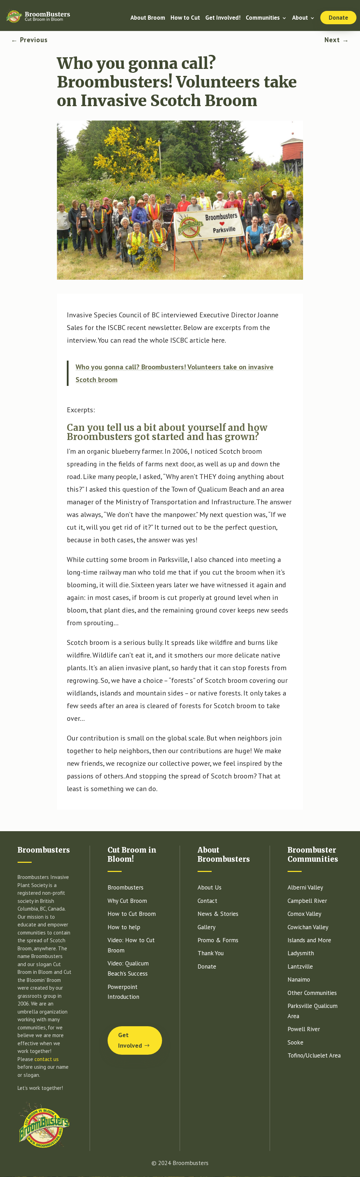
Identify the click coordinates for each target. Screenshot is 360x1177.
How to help (124, 927)
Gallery (207, 927)
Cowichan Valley (308, 927)
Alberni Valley (305, 887)
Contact (207, 901)
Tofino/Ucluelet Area (314, 1055)
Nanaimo (299, 979)
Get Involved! (222, 18)
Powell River (304, 1029)
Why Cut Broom (127, 901)
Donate (338, 17)
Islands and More (309, 940)
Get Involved (130, 1040)
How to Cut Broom (132, 914)
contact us (46, 1059)
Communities (263, 18)
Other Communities (312, 993)
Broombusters (125, 887)
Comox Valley (304, 914)
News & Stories (218, 914)
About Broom (147, 18)
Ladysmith (301, 953)
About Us (209, 887)
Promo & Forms (218, 940)
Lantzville (300, 966)
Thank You (211, 953)
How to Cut (185, 18)
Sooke (295, 1042)
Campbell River (307, 901)
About (300, 18)
